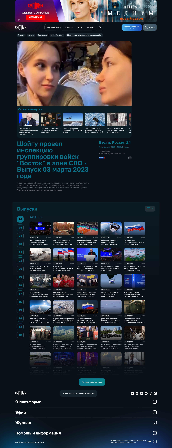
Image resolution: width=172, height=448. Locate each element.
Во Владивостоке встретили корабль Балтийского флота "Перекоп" (37, 347)
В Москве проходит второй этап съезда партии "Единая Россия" (133, 294)
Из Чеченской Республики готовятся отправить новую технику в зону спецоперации (111, 347)
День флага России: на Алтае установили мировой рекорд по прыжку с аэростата (110, 295)
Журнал (23, 422)
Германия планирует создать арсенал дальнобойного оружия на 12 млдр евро (134, 321)
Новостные (104, 151)
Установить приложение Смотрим (78, 393)
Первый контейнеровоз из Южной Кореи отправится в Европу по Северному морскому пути (63, 321)
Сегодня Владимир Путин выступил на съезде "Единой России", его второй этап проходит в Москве (87, 270)
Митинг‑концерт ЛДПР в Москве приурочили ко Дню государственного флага (86, 295)
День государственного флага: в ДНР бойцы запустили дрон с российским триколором (134, 347)
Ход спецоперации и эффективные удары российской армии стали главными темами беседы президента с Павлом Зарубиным (63, 245)
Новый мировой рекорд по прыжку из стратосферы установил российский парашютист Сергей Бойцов (39, 322)
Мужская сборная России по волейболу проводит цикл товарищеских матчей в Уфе (87, 243)
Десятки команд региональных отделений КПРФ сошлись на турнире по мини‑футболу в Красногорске (63, 296)
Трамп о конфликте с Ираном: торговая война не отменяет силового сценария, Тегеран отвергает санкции (110, 322)
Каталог (31, 35)
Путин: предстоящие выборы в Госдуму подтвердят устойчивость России (40, 243)
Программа (42, 35)
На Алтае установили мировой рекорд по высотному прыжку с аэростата (109, 243)
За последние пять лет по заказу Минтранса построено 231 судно (134, 268)
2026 (40, 217)
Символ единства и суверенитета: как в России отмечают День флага (86, 321)
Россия (125, 147)
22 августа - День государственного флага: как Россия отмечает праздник (40, 374)
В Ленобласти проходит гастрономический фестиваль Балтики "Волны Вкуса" (39, 269)
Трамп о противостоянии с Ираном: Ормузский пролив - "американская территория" (87, 347)
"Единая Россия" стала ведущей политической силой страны (110, 268)
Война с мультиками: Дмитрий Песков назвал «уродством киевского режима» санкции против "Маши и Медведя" (87, 374)
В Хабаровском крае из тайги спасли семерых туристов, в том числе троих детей (62, 347)
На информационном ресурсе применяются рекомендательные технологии (128, 441)
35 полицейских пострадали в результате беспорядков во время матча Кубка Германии (39, 295)
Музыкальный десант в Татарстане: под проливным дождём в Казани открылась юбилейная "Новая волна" (63, 374)
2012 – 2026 (116, 147)
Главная (21, 35)
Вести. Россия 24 (57, 35)
